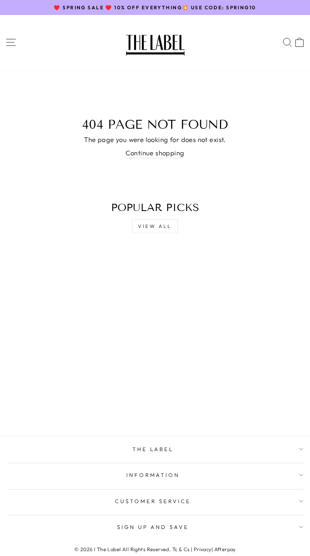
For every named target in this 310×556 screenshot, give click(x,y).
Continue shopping (155, 152)
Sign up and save (153, 527)
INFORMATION (153, 475)
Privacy (203, 549)
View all (155, 226)
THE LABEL (153, 449)
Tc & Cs (181, 549)
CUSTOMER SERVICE (153, 501)
